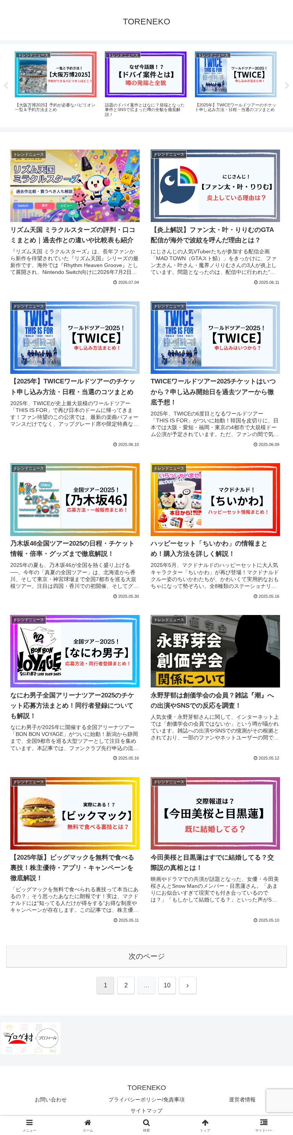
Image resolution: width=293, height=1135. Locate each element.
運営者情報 (242, 1099)
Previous (6, 86)
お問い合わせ (51, 1099)
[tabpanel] (55, 84)
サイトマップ (146, 1111)
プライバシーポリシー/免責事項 (146, 1099)
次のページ (147, 956)
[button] (270, 983)
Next (287, 86)
